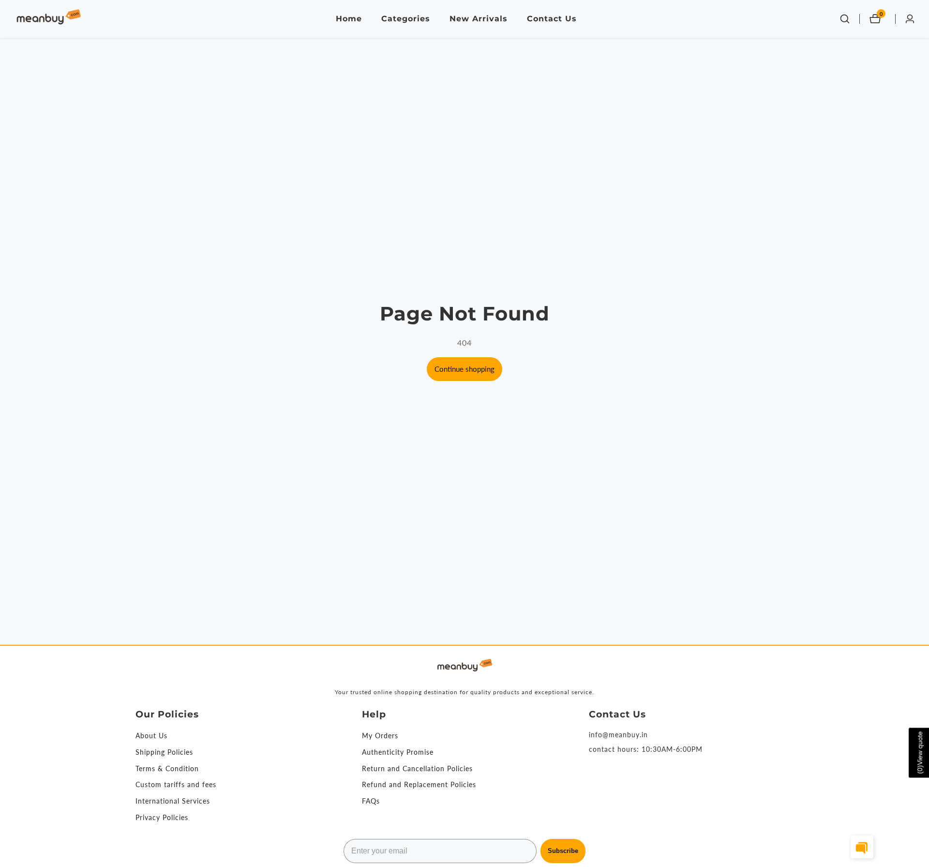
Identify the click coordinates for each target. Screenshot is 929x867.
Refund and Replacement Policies (419, 784)
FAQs (371, 801)
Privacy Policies (161, 817)
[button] (862, 847)
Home (349, 18)
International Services (172, 801)
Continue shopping (464, 369)
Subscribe (563, 850)
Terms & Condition (167, 768)
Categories (405, 18)
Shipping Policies (164, 752)
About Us (151, 735)
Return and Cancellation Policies (417, 768)
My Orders (380, 735)
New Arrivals (479, 18)
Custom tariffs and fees (175, 784)
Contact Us (552, 18)
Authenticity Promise (398, 752)
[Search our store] (844, 19)
